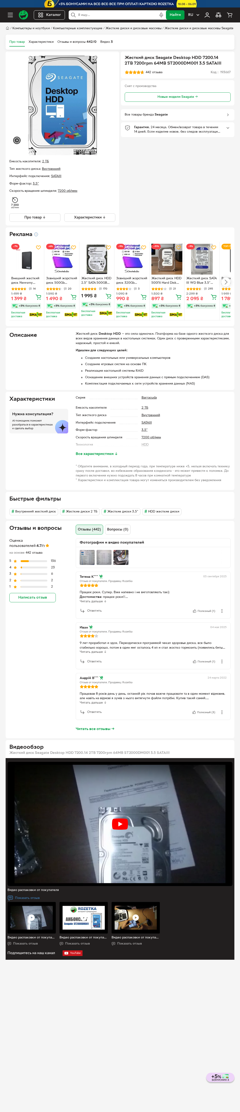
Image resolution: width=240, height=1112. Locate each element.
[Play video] (120, 824)
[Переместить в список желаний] (38, 247)
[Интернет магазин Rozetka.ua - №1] (23, 15)
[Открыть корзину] (229, 15)
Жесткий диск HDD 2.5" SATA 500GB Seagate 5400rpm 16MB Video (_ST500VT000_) (96, 281)
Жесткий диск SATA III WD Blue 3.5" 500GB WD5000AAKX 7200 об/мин (201, 281)
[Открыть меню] (10, 15)
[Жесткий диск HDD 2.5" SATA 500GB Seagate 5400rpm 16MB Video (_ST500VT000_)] (96, 259)
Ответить (94, 610)
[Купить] (38, 297)
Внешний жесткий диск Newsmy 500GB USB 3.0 (25, 281)
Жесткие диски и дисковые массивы (133, 28)
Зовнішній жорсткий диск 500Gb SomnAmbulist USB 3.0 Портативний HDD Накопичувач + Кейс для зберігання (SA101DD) (61, 281)
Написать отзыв (32, 598)
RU (190, 15)
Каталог (53, 15)
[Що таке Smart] (35, 314)
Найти (175, 15)
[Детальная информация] (36, 234)
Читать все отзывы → (95, 729)
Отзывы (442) (89, 529)
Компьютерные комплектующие (77, 28)
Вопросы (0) (117, 529)
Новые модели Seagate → (178, 96)
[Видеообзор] (17, 141)
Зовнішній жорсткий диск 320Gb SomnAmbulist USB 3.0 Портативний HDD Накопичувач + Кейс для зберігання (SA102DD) (131, 281)
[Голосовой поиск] (161, 15)
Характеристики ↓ (90, 217)
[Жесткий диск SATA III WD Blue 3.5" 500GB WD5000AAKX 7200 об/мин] (201, 259)
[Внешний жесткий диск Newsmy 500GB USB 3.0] (26, 259)
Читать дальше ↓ (93, 601)
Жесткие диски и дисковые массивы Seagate (199, 28)
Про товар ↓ (35, 217)
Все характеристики (97, 454)
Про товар (17, 42)
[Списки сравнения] (218, 15)
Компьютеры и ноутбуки (31, 28)
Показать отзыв (27, 898)
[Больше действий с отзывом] (222, 611)
